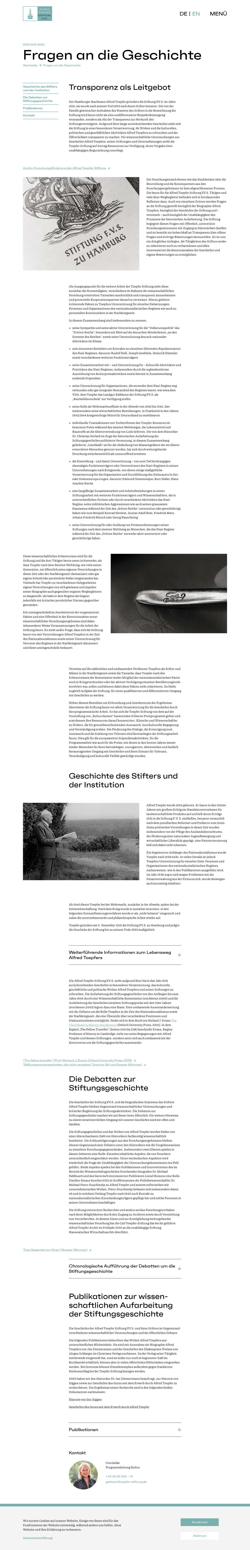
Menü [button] (218, 14)
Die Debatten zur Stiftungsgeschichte (38, 99)
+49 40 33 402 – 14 (119, 1476)
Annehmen (200, 1522)
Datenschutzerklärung (37, 1538)
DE (183, 14)
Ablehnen (200, 1536)
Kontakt (29, 115)
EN (196, 14)
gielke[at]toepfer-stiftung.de (126, 1482)
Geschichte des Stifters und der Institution (40, 88)
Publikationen (33, 108)
